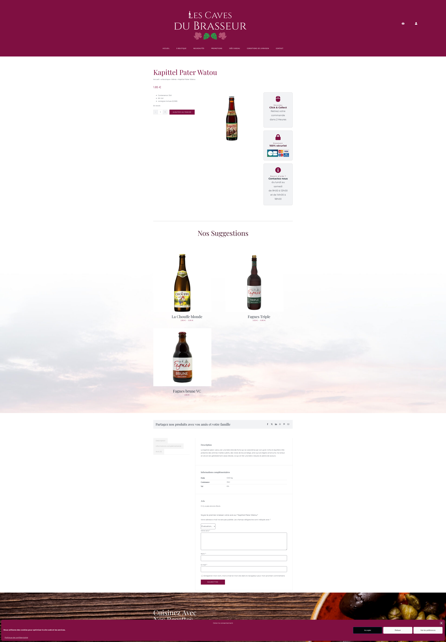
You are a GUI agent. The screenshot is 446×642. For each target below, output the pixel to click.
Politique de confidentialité (16, 637)
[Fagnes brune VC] (182, 330)
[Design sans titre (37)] (231, 118)
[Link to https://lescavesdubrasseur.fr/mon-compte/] (416, 23)
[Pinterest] (284, 424)
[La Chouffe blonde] (182, 255)
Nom (203, 554)
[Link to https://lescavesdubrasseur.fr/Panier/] (403, 23)
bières (174, 79)
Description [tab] (160, 441)
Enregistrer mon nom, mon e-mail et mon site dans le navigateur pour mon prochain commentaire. (244, 576)
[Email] (288, 424)
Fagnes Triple (259, 316)
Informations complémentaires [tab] (168, 446)
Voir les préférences (428, 630)
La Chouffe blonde (187, 316)
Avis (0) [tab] (159, 452)
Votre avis (205, 531)
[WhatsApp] (280, 424)
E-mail (204, 565)
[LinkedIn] (276, 424)
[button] (441, 623)
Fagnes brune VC (187, 390)
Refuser (398, 630)
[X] (272, 424)
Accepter (367, 630)
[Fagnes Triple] (254, 255)
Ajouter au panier (182, 112)
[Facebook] (268, 424)
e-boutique (165, 79)
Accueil (156, 79)
